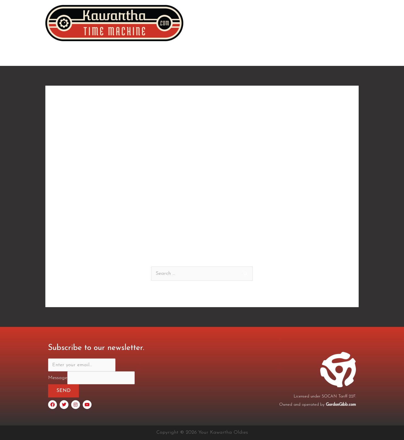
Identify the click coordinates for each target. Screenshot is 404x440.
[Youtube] (87, 404)
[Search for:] (202, 273)
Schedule (288, 56)
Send (63, 390)
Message (57, 377)
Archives (317, 56)
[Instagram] (75, 404)
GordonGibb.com (341, 405)
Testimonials (254, 56)
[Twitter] (64, 404)
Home (200, 56)
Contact (345, 56)
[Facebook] (52, 404)
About (224, 56)
